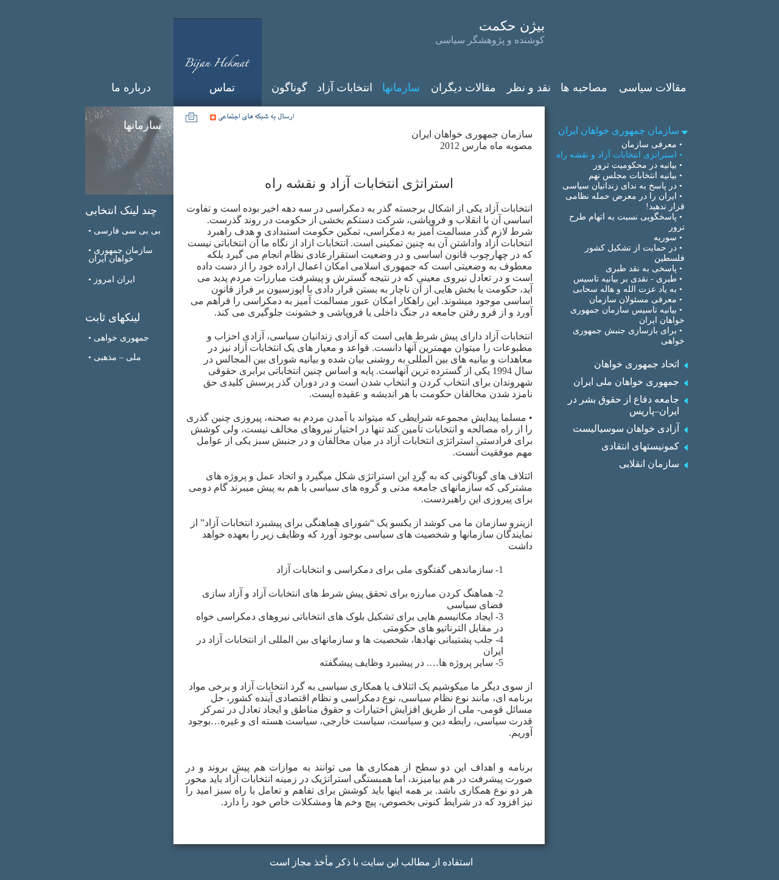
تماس (222, 87)
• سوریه (669, 237)
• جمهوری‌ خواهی (118, 337)
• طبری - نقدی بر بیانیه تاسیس (629, 278)
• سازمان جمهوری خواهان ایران (120, 254)
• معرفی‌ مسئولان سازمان (637, 299)
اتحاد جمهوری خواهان (636, 364)
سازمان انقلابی (649, 464)
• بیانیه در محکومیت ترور (639, 165)
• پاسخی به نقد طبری (645, 268)
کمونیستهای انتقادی (640, 446)
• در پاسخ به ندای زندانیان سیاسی (623, 185)
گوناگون (289, 87)
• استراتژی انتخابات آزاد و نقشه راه (620, 154)
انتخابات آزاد (344, 87)
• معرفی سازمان (653, 144)
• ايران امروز (111, 279)
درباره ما (131, 87)
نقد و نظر (529, 87)
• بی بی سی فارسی (124, 230)
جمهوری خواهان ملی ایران (626, 381)
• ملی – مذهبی (114, 357)
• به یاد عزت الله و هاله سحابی (629, 289)
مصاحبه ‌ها (584, 87)
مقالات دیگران (463, 87)
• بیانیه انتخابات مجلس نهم (637, 175)
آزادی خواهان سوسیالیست (626, 428)
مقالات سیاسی (652, 87)
